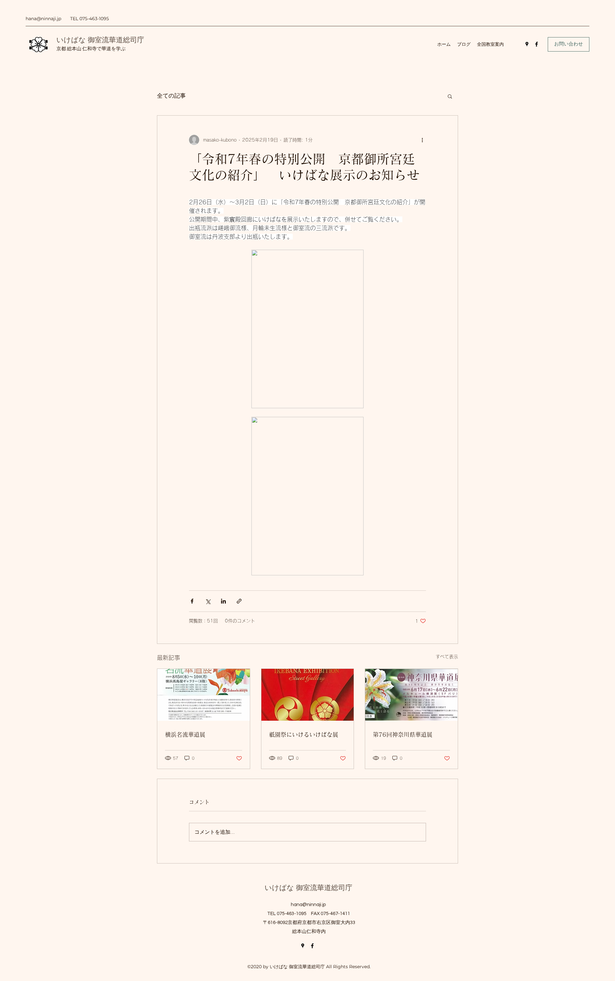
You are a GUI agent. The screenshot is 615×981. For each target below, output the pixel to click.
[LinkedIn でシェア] (223, 601)
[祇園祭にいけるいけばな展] (307, 695)
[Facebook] (536, 44)
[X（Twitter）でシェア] (208, 601)
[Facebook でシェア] (192, 601)
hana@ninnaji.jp (43, 18)
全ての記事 (171, 96)
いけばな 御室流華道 (89, 40)
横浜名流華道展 (185, 734)
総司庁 (133, 40)
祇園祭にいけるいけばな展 (303, 734)
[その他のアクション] (422, 140)
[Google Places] (527, 44)
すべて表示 (447, 656)
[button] (450, 96)
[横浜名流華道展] (203, 695)
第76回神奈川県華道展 (402, 734)
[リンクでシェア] (239, 601)
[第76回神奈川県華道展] (411, 695)
